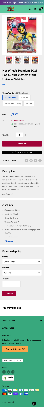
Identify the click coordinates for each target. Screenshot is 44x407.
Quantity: (5, 135)
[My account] (35, 9)
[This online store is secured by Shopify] (22, 377)
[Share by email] (40, 160)
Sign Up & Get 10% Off (15, 349)
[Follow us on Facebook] (4, 372)
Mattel (5, 84)
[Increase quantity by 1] (25, 134)
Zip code (5, 279)
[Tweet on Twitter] (35, 160)
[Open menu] (3, 9)
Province (5, 268)
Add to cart (22, 144)
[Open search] (30, 9)
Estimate (9, 293)
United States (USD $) (11, 360)
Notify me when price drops (22, 152)
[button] (39, 9)
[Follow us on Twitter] (8, 372)
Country (5, 257)
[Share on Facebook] (26, 160)
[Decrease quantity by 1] (13, 134)
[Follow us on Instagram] (13, 372)
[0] (39, 9)
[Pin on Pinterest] (31, 160)
